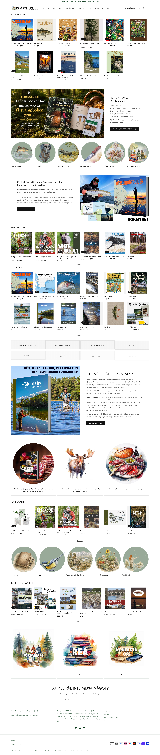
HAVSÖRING (96, 355)
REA (78, 675)
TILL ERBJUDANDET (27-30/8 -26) (124, 129)
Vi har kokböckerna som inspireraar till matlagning (125, 489)
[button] (57, 8)
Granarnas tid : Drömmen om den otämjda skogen (89, 44)
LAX (61, 355)
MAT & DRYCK (109, 166)
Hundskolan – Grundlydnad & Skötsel (114, 256)
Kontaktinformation (35, 750)
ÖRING (131, 355)
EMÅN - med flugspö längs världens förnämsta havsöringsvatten (67, 612)
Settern (17, 750)
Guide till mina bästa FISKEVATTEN (20, 612)
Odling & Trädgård (101, 575)
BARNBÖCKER (132, 166)
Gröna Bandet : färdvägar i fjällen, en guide (21, 76)
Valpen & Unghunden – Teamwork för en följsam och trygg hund (67, 257)
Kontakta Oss (107, 711)
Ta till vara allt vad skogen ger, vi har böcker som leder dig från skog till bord (80, 490)
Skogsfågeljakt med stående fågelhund (91, 256)
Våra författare (32, 675)
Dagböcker (15, 575)
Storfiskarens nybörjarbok (111, 296)
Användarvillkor (87, 750)
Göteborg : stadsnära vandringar (89, 76)
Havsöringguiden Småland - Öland (89, 296)
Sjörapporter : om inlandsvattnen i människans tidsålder (66, 76)
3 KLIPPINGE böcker (39, 612)
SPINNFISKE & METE (26, 345)
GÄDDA (26, 355)
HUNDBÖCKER (39, 166)
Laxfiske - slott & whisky (110, 612)
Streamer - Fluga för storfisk (134, 612)
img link (33, 444)
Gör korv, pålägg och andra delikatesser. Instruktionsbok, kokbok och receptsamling (33, 490)
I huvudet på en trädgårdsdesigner (113, 76)
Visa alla (79, 264)
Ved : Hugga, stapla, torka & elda (43, 76)
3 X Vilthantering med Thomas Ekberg (21, 531)
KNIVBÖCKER (85, 166)
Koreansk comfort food (63, 43)
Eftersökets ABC (131, 256)
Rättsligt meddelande (76, 750)
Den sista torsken (38, 43)
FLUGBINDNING (96, 345)
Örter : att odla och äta (110, 43)
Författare (106, 721)
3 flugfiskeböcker (131, 327)
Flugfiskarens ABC (62, 327)
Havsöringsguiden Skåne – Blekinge (44, 296)
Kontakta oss (125, 675)
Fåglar (41, 575)
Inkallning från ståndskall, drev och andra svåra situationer (43, 257)
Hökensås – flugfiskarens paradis (43, 327)
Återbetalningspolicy (57, 750)
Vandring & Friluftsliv (74, 575)
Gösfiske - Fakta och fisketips (19, 327)
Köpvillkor (107, 714)
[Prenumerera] (94, 699)
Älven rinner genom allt (87, 327)
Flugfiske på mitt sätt (132, 296)
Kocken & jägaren (132, 531)
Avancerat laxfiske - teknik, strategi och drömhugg (91, 612)
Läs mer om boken (26, 209)
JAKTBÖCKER (62, 166)
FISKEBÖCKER (16, 166)
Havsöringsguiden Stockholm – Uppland (22, 43)
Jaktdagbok (107, 531)
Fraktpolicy (67, 750)
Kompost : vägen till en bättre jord (136, 43)
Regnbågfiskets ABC (62, 296)
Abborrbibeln (107, 327)
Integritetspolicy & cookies (111, 717)
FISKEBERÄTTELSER (61, 345)
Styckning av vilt (84, 531)
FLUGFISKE (131, 345)
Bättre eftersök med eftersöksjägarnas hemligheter (21, 257)
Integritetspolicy (46, 750)
